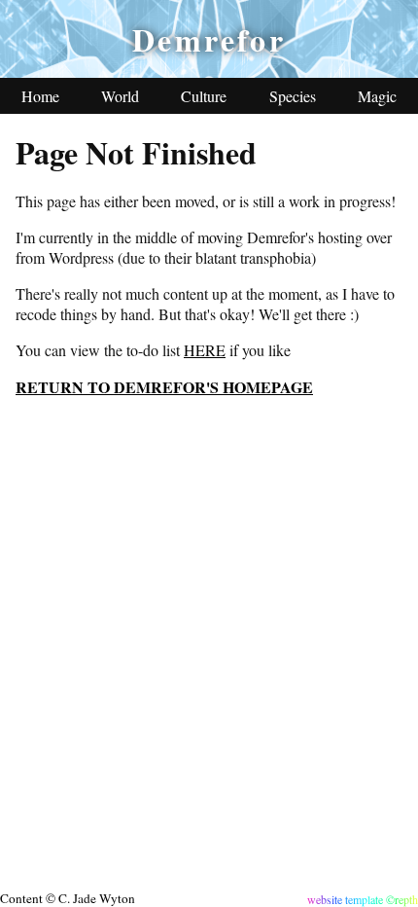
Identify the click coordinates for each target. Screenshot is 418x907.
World (120, 96)
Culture (203, 96)
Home (40, 96)
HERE (205, 350)
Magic (377, 96)
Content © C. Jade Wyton (67, 898)
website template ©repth (362, 899)
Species (292, 96)
